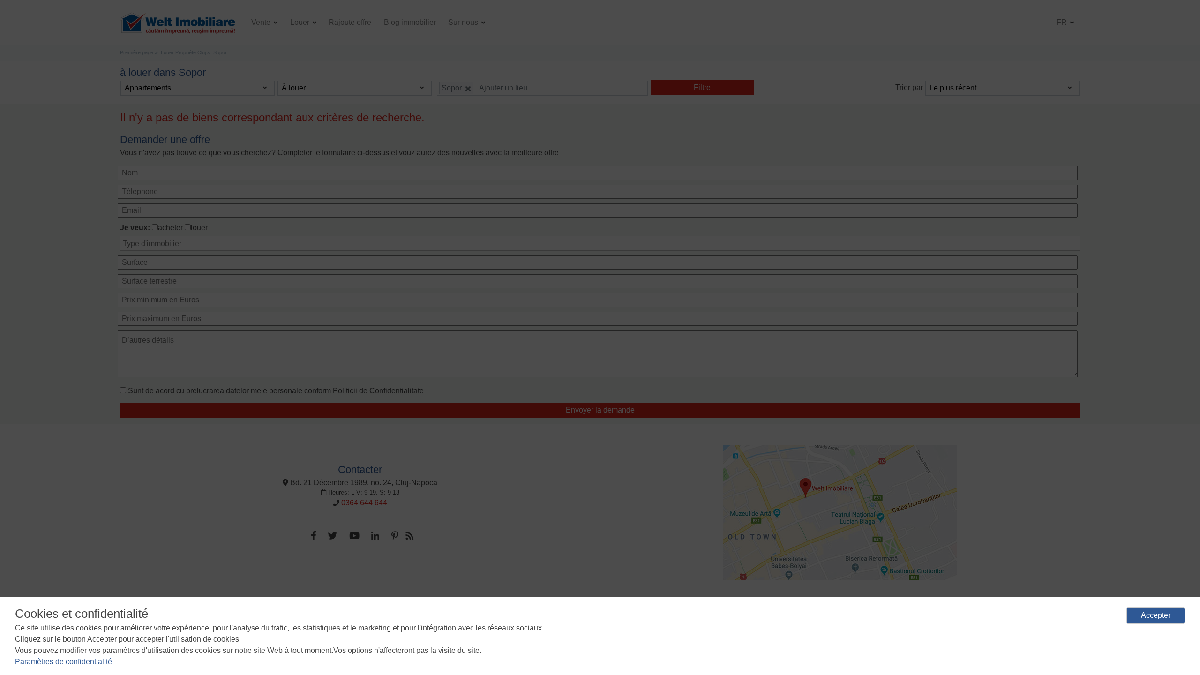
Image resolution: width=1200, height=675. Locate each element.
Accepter (1155, 615)
